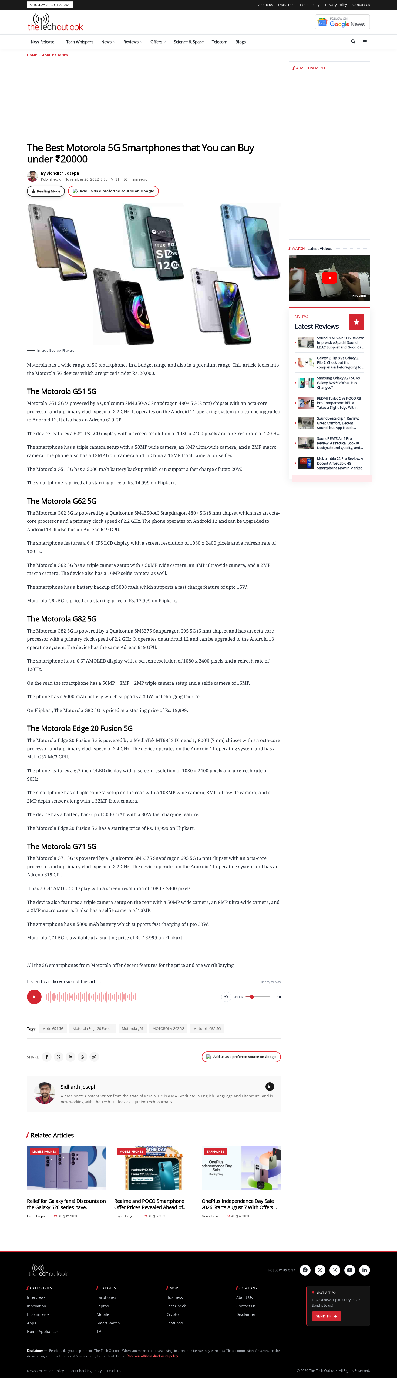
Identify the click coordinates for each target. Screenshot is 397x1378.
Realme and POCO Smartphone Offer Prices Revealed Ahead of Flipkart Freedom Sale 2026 (149, 1204)
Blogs (240, 41)
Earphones (215, 1151)
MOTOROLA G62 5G (168, 1028)
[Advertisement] (154, 99)
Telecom (219, 41)
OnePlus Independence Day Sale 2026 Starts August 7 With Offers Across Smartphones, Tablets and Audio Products (239, 1204)
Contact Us (361, 4)
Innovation (36, 1306)
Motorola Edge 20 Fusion (93, 1028)
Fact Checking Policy (85, 1370)
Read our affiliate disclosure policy (152, 1356)
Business (175, 1297)
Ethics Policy (310, 4)
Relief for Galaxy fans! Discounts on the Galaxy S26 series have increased (66, 1204)
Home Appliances (43, 1331)
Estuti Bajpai (36, 1216)
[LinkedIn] (70, 1057)
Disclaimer (286, 4)
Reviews (131, 41)
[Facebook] (47, 1057)
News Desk (210, 1216)
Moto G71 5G (52, 1028)
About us (265, 4)
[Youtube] (349, 1270)
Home (32, 55)
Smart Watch (108, 1323)
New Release (42, 41)
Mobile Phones (54, 55)
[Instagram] (334, 1270)
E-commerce (38, 1314)
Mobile (103, 1314)
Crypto (173, 1314)
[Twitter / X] (58, 1057)
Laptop (103, 1306)
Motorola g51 (132, 1028)
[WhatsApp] (82, 1057)
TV (99, 1331)
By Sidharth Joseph (60, 173)
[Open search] (353, 41)
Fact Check (176, 1306)
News (106, 41)
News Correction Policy (45, 1370)
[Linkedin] (364, 1270)
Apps (31, 1323)
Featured (175, 1323)
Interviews (36, 1297)
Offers (156, 41)
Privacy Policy (336, 4)
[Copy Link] (94, 1057)
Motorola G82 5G (207, 1028)
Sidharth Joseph (79, 1086)
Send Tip (324, 1316)
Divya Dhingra (125, 1216)
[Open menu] (365, 41)
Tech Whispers (79, 41)
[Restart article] (226, 997)
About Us (244, 1297)
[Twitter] (320, 1270)
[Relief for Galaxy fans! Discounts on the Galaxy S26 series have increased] (66, 1168)
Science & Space (189, 41)
